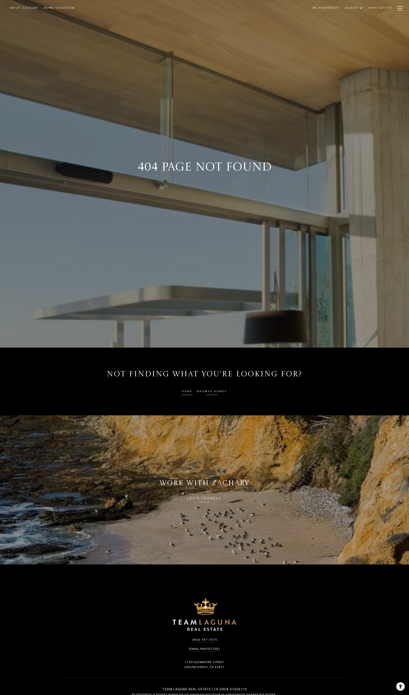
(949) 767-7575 (204, 639)
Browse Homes (212, 392)
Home (187, 392)
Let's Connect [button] (204, 498)
